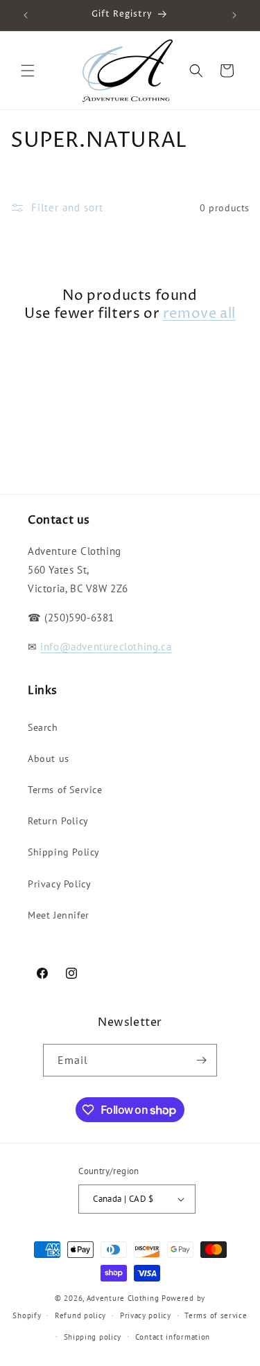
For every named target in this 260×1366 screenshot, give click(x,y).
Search (43, 727)
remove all (199, 314)
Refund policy (80, 1315)
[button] (27, 70)
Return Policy (58, 821)
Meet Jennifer (58, 915)
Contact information (172, 1337)
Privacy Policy (59, 884)
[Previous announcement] (25, 15)
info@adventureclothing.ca (105, 646)
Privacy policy (145, 1315)
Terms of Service (65, 789)
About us (48, 758)
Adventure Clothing (123, 1298)
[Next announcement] (234, 15)
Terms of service (215, 1315)
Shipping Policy (64, 852)
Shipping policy (93, 1337)
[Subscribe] (201, 1060)
